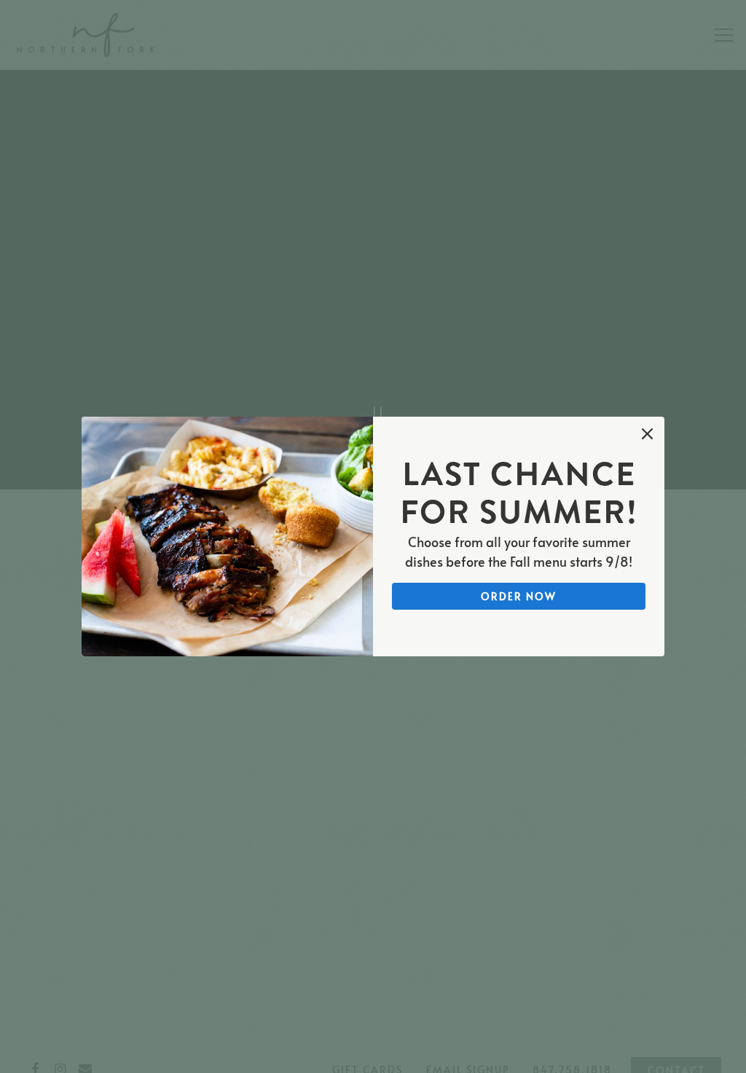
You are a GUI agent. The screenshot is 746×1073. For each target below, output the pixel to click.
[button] (647, 434)
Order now (519, 596)
